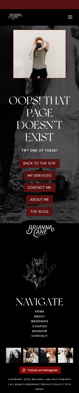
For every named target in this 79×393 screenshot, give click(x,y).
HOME (39, 311)
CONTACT (39, 336)
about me (39, 199)
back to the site (39, 163)
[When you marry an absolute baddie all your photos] (65, 355)
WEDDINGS (39, 321)
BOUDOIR (39, 331)
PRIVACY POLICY (52, 384)
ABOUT (39, 316)
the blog (39, 211)
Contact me (39, 187)
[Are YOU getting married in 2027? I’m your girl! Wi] (48, 355)
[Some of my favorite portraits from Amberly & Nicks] (30, 355)
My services (40, 175)
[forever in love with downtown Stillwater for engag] (13, 355)
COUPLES (39, 326)
